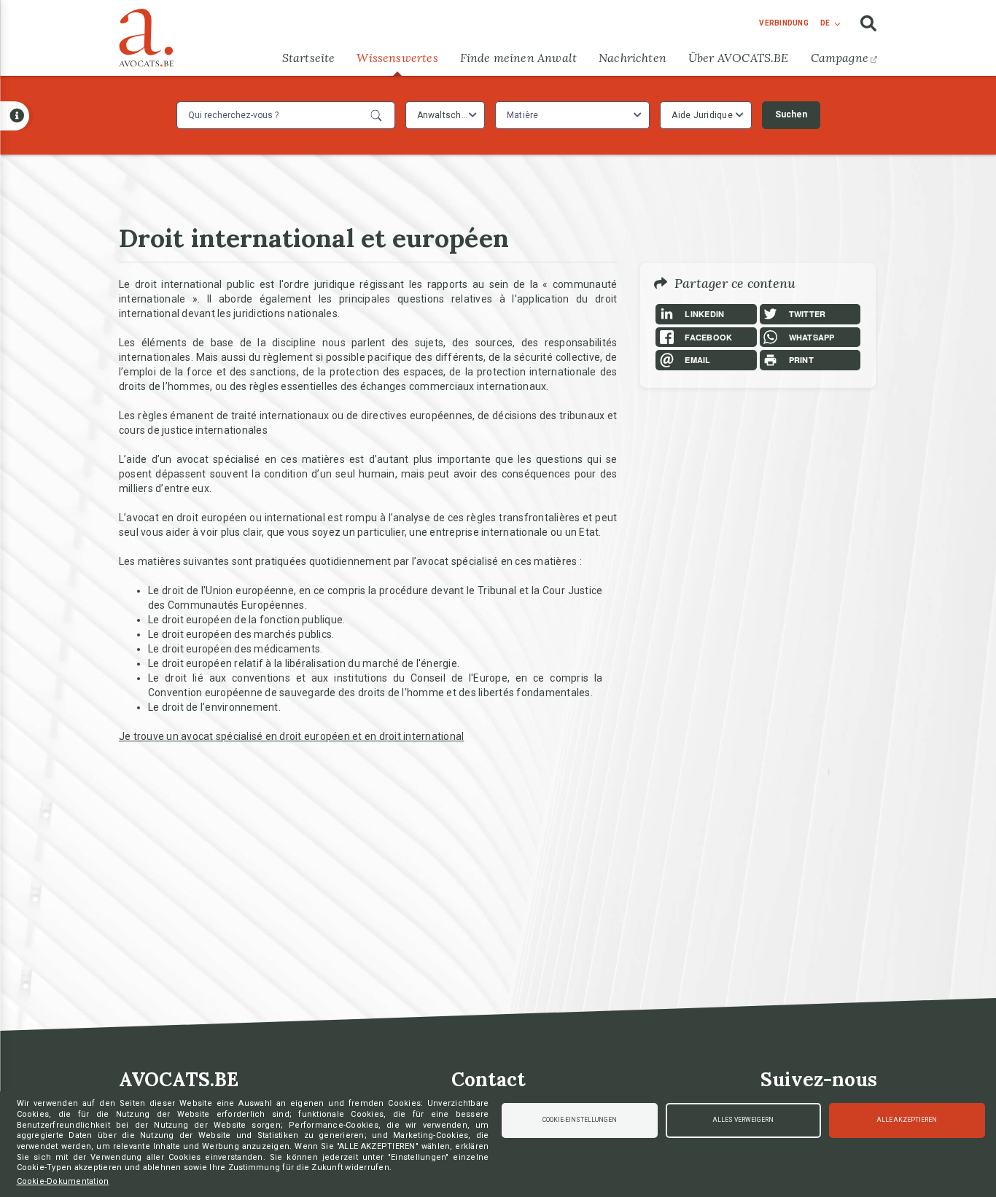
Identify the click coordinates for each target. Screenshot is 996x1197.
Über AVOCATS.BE (738, 57)
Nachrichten (632, 57)
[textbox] (524, 115)
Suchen (791, 114)
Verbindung (784, 23)
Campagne (839, 57)
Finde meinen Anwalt (518, 57)
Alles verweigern (743, 1119)
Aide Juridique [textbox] (702, 115)
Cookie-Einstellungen (579, 1119)
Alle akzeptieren (907, 1119)
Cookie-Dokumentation (63, 1181)
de (825, 23)
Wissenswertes (397, 57)
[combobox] (445, 115)
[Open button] (14, 115)
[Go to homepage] (146, 34)
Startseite (308, 57)
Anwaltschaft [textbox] (445, 115)
